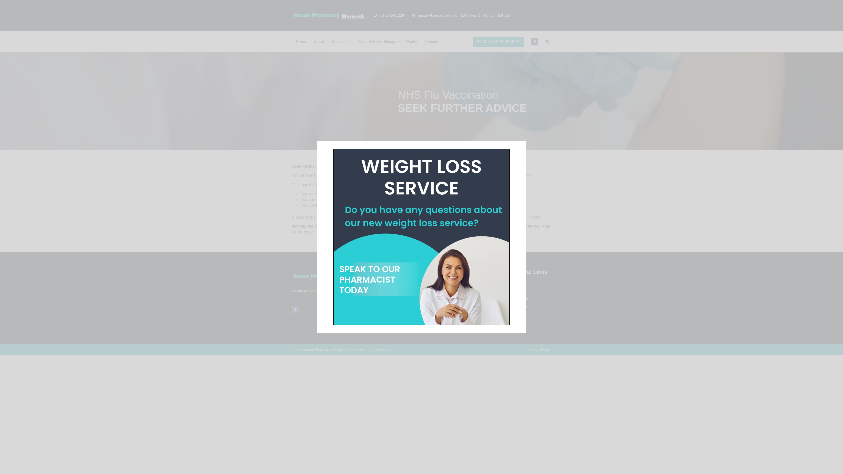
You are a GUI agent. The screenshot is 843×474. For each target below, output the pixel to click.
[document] (421, 237)
